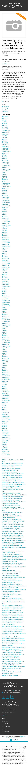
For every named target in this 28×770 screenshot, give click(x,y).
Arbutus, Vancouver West (8, 466)
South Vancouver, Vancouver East (10, 628)
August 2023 (5, 171)
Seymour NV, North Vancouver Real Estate (12, 622)
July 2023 (4, 172)
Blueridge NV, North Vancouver (9, 472)
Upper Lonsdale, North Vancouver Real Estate (13, 643)
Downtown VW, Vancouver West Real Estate (13, 526)
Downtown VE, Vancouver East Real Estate (12, 524)
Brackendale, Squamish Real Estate (11, 479)
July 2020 (4, 228)
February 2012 (5, 391)
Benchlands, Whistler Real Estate (10, 470)
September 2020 (6, 225)
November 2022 (6, 183)
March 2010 (5, 430)
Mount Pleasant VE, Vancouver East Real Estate (14, 589)
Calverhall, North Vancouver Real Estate (12, 486)
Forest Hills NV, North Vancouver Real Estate (13, 537)
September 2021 (6, 206)
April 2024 (4, 158)
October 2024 (5, 150)
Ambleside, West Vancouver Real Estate (12, 465)
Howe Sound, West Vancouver (9, 561)
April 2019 (4, 255)
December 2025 (6, 130)
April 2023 (4, 178)
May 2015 (4, 332)
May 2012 (4, 386)
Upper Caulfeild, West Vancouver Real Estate (13, 638)
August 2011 (5, 402)
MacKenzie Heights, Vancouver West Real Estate (14, 586)
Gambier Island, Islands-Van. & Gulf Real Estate (13, 540)
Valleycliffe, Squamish (7, 645)
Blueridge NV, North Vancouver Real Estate (12, 473)
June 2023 (4, 174)
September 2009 (6, 439)
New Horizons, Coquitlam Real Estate (11, 591)
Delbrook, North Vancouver (8, 514)
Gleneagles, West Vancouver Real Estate (12, 545)
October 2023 (5, 167)
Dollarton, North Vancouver (8, 517)
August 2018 (5, 269)
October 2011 (5, 398)
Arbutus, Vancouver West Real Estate (11, 468)
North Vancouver (6, 596)
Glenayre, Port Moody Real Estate (10, 544)
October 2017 (5, 284)
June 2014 (4, 351)
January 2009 (5, 453)
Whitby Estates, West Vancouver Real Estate (13, 661)
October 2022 (5, 185)
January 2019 (5, 260)
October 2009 (5, 437)
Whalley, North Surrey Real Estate (10, 656)
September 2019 (6, 246)
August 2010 (5, 421)
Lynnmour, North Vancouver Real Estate (12, 584)
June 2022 (4, 190)
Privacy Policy (23, 736)
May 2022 (4, 192)
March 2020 (5, 235)
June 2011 (4, 405)
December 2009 (6, 435)
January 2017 (5, 299)
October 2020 (5, 223)
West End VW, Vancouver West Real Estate (12, 650)
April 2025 (4, 141)
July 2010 (4, 423)
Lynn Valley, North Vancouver (9, 579)
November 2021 (6, 202)
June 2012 (4, 384)
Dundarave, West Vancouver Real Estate (12, 530)
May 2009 (4, 446)
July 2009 (4, 442)
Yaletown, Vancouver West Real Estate (11, 675)
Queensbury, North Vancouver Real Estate (12, 612)
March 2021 (4, 216)
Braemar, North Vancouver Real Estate (11, 481)
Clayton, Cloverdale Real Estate (10, 503)
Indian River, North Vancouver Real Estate (12, 565)
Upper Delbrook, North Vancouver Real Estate (13, 640)
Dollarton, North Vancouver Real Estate (11, 519)
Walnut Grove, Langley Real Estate (10, 649)
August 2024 (5, 153)
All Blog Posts (5, 106)
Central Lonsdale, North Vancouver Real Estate (13, 502)
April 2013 (4, 369)
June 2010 (4, 425)
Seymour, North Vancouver (8, 624)
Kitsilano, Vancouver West (8, 570)
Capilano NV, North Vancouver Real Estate (12, 496)
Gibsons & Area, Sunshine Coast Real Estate (13, 542)
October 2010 (5, 418)
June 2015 (4, 330)
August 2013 (5, 362)
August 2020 (5, 227)
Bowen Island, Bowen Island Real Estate (12, 477)
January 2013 (5, 374)
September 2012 (6, 379)
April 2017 (4, 293)
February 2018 (5, 279)
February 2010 (5, 432)
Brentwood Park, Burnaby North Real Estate (13, 482)
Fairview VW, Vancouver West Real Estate (12, 535)
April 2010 (4, 428)
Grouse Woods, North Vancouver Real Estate (13, 551)
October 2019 (5, 244)
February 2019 (5, 258)
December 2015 (6, 320)
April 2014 (4, 355)
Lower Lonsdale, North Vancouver (10, 575)
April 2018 (4, 276)
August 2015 (5, 327)
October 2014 (5, 344)
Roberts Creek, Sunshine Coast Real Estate (13, 615)
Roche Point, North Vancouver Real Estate (12, 617)
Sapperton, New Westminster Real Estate (12, 619)
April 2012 (4, 388)
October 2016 (5, 304)
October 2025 (5, 132)
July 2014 (4, 349)
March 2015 (4, 335)
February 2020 (5, 237)
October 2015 (5, 323)
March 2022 (5, 195)
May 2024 (4, 157)
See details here (6, 63)
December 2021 (6, 200)
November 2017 (6, 283)
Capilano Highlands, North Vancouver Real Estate (14, 495)
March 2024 (5, 160)
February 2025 (5, 144)
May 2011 (4, 407)
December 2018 (6, 262)
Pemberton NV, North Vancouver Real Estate (13, 600)
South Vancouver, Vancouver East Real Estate (13, 629)
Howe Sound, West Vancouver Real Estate (12, 563)
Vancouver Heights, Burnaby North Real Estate (13, 647)
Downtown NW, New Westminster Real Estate (13, 521)
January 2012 (5, 393)
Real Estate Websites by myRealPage (14, 737)
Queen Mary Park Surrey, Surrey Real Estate (13, 608)
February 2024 (5, 162)
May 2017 (4, 291)
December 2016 (6, 300)
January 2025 (5, 146)
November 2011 (5, 397)
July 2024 (4, 155)
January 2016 (5, 318)
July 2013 (4, 363)
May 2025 (4, 139)
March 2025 (5, 143)
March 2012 (4, 390)
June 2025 (4, 137)
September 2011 (6, 400)
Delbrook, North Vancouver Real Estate (11, 516)
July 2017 (4, 288)
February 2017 (5, 297)
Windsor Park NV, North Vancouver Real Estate (13, 666)
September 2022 (6, 186)
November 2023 (6, 165)
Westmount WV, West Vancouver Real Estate (13, 654)
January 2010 (5, 433)
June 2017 (4, 290)
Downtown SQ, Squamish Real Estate (11, 523)
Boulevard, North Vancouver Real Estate (12, 475)
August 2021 (5, 207)
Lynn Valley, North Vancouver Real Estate (12, 580)
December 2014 (6, 341)
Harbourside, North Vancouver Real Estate (12, 556)
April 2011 (4, 409)
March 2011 (4, 411)
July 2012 (4, 383)
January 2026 (5, 128)
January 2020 (5, 239)
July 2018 (4, 270)
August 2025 (5, 134)
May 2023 (4, 176)
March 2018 (4, 277)
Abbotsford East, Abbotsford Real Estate (12, 463)
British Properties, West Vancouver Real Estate (13, 484)
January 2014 (5, 360)
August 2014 (5, 348)
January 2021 (5, 220)
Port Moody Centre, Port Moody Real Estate (13, 607)
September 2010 (6, 419)
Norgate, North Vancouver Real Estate (11, 594)
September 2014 (6, 346)
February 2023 (5, 181)
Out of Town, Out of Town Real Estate (11, 598)
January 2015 (5, 339)
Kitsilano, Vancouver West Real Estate (11, 572)
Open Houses (5, 110)
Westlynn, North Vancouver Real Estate (11, 652)
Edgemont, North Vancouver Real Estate (12, 533)
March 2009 (5, 449)
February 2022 (5, 197)
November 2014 (6, 342)
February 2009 (5, 451)
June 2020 (4, 230)
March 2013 (4, 370)
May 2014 (4, 353)
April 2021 (4, 214)
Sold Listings (5, 111)
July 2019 (4, 249)
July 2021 (4, 209)
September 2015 (6, 325)
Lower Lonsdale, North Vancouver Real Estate (13, 577)
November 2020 (6, 221)
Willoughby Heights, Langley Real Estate (12, 663)
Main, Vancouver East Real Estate (10, 587)
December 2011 (6, 395)
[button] (3, 697)
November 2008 (6, 454)
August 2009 (5, 440)
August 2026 (5, 118)
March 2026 (5, 127)
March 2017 (4, 295)
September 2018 (6, 267)
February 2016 (5, 316)
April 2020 (4, 234)
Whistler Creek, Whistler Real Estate (11, 658)
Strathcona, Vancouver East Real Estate (14, 53)
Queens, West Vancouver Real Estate (11, 610)
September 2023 (6, 169)
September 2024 (6, 151)
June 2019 (4, 251)
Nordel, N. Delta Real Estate (9, 593)
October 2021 (5, 204)
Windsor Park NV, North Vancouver (10, 665)
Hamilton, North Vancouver (8, 552)
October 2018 (5, 265)
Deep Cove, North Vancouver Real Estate (12, 512)
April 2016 (4, 313)
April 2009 (4, 447)
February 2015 (5, 337)
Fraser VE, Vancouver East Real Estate (11, 538)
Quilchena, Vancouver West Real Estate (12, 614)
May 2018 (4, 274)
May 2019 (4, 253)
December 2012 (6, 376)
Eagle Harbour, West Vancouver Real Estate (13, 531)
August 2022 (5, 188)
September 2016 (6, 305)
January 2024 (5, 164)
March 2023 (5, 179)
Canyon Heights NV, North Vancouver (11, 487)
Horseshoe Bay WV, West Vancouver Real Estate (14, 559)
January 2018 (5, 281)
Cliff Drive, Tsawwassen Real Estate (11, 505)
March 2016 (4, 314)
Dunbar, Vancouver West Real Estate (11, 528)
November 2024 (6, 148)
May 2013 (4, 367)
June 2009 (4, 444)
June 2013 (4, 365)
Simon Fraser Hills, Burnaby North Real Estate (13, 626)
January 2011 (5, 414)
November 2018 (6, 263)
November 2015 (6, 321)
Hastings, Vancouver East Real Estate (11, 558)
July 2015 (4, 328)
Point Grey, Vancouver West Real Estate (12, 605)
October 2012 (5, 377)
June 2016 (4, 309)
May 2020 (4, 232)
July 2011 (4, 404)
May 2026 (4, 123)
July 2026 (4, 120)
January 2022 (5, 199)
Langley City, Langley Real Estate (10, 573)
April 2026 (4, 125)
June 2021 (4, 211)
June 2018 (4, 272)
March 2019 (4, 256)
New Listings (5, 108)
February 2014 (5, 358)
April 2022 (4, 193)
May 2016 (4, 311)
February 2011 (5, 412)
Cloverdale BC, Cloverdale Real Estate (11, 507)
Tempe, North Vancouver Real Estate (11, 637)
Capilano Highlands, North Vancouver (11, 493)
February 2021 (5, 218)
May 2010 (4, 426)
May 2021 (4, 213)
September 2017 (6, 286)
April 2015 (4, 334)
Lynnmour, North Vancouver (8, 582)
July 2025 (4, 136)
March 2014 (5, 356)
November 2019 (6, 242)
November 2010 (6, 416)
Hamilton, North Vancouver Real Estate (11, 554)
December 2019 (6, 241)
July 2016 (4, 307)
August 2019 (5, 248)
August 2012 (5, 381)
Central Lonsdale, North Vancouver (10, 500)
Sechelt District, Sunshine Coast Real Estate (13, 621)
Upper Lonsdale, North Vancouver (10, 642)
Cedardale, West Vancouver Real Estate (12, 498)
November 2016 (6, 302)
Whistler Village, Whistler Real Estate (11, 659)
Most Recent (5, 116)
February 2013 (5, 372)
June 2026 (4, 122)
